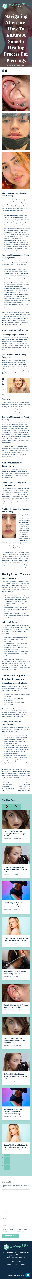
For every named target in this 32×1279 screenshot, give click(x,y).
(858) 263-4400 (15, 1256)
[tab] (7, 1155)
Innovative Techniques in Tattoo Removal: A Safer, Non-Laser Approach (24, 786)
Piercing (21, 11)
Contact (16, 1267)
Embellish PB (12, 65)
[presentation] (16, 819)
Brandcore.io (22, 1275)
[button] (16, 93)
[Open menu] (29, 5)
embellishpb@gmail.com (16, 1257)
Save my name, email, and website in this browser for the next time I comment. (15, 1230)
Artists (11, 1261)
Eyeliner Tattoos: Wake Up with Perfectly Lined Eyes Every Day (8, 786)
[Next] (16, 807)
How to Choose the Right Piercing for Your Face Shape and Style (14, 834)
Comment (6, 1191)
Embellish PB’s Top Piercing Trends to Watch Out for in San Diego (15, 869)
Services (20, 1261)
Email (5, 1218)
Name (5, 1211)
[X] (6, 70)
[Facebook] (3, 70)
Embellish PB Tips (13, 11)
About (9, 1264)
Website (5, 1225)
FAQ (16, 1264)
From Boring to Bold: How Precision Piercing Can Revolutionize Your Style (13, 905)
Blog (23, 1264)
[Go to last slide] (6, 807)
